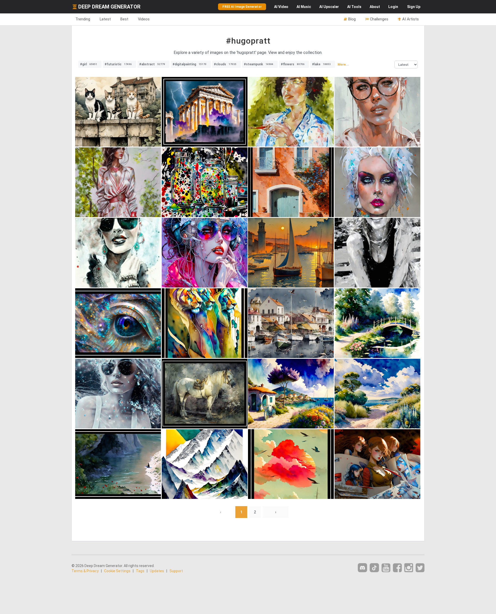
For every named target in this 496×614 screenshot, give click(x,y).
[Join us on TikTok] (374, 567)
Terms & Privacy (85, 571)
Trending (82, 19)
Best (124, 19)
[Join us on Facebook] (397, 568)
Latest (105, 19)
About (375, 7)
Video (281, 7)
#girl (88, 64)
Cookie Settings (117, 571)
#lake (321, 64)
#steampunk (258, 64)
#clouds (225, 64)
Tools (354, 7)
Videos (144, 19)
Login (393, 7)
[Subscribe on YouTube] (386, 568)
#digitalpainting (189, 64)
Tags (140, 571)
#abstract (152, 64)
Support (176, 571)
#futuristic (118, 64)
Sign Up (413, 7)
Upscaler (329, 7)
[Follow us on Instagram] (408, 568)
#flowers (293, 64)
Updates (157, 571)
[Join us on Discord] (362, 567)
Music (304, 7)
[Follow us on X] (420, 568)
